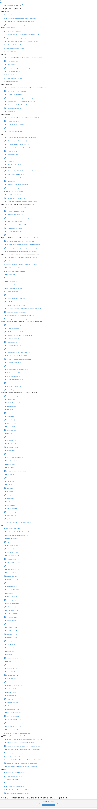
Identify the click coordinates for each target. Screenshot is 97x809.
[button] (1, 1)
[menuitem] (1, 3)
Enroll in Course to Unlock (48, 805)
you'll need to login (54, 803)
